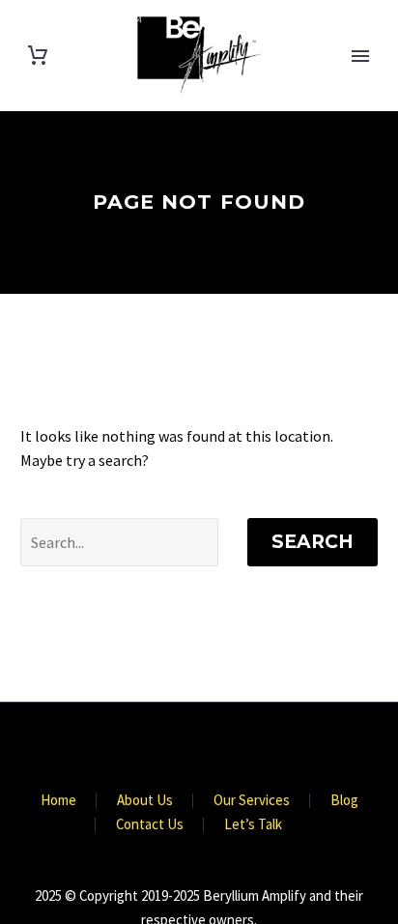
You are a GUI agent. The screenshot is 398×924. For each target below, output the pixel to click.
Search (312, 542)
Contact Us (150, 825)
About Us (145, 801)
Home (58, 801)
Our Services (251, 801)
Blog (344, 801)
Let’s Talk (253, 825)
